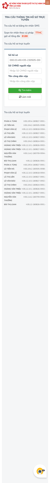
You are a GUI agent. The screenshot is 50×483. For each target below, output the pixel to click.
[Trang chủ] (25, 8)
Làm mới (26, 97)
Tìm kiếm (26, 90)
